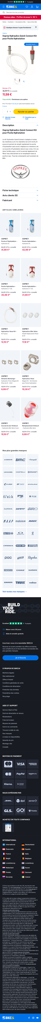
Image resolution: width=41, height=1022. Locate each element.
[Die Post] (32, 800)
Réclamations (7, 717)
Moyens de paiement (10, 723)
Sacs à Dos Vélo (32, 22)
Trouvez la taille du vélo (11, 730)
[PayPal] (20, 774)
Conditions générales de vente (13, 683)
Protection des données (11, 689)
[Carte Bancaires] (8, 774)
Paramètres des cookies (11, 693)
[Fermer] (36, 27)
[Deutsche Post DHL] (8, 800)
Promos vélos (9, 17)
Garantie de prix (8, 740)
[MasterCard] (8, 764)
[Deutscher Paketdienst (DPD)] (20, 800)
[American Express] (32, 764)
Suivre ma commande (10, 727)
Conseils (5, 747)
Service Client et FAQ (10, 710)
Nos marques (7, 733)
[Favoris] (27, 6)
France (5, 106)
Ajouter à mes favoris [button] (10, 118)
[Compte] (32, 6)
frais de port (17, 887)
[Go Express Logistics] (20, 810)
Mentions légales (8, 673)
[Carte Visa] (20, 764)
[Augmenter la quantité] (10, 111)
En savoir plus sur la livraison (20, 952)
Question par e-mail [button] (30, 118)
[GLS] (8, 810)
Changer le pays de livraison (11, 910)
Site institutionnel (8, 676)
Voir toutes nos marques (14, 591)
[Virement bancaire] (20, 784)
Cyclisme (11, 22)
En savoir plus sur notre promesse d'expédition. (19, 964)
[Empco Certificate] (8, 827)
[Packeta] (32, 810)
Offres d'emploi (8, 679)
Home (4, 22)
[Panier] (37, 6)
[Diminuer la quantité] (5, 111)
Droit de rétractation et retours (13, 713)
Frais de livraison (8, 720)
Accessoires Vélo (20, 22)
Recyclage (6, 696)
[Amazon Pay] (32, 774)
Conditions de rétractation (11, 686)
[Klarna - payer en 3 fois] (8, 784)
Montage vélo (7, 743)
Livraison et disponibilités (11, 737)
